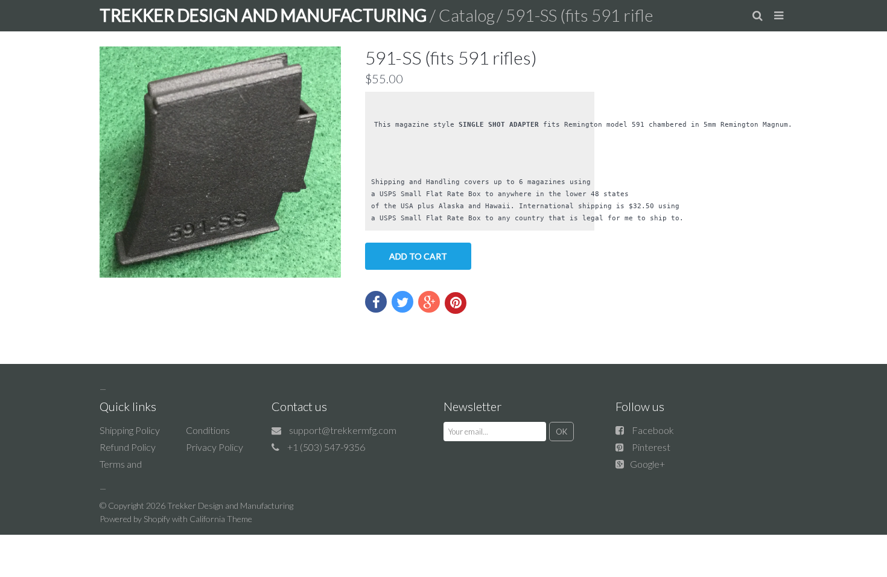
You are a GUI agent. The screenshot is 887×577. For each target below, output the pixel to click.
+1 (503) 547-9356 (326, 447)
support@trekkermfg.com (342, 430)
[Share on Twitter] (402, 302)
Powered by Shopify (135, 519)
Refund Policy (128, 447)
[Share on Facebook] (376, 302)
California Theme (220, 519)
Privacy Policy (214, 447)
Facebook (653, 430)
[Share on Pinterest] (455, 303)
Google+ (647, 464)
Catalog (467, 15)
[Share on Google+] (429, 302)
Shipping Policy (130, 430)
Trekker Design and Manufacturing (230, 505)
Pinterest (651, 447)
